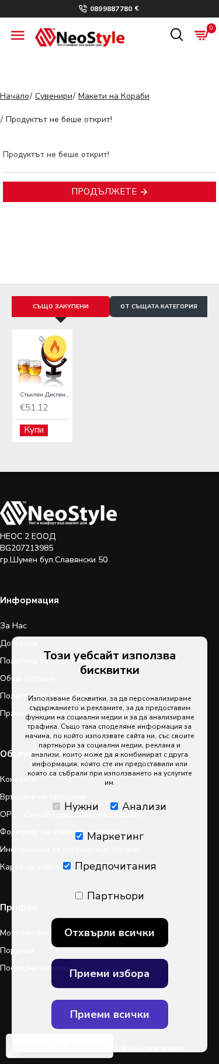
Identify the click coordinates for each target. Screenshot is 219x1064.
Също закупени (61, 306)
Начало (14, 96)
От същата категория (158, 306)
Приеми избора (109, 973)
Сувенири (53, 96)
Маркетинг (115, 836)
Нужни (81, 806)
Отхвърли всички (109, 933)
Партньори (115, 896)
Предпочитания (116, 866)
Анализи (144, 806)
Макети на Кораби (114, 96)
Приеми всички (110, 1014)
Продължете (104, 191)
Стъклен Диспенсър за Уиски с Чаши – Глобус (44, 395)
